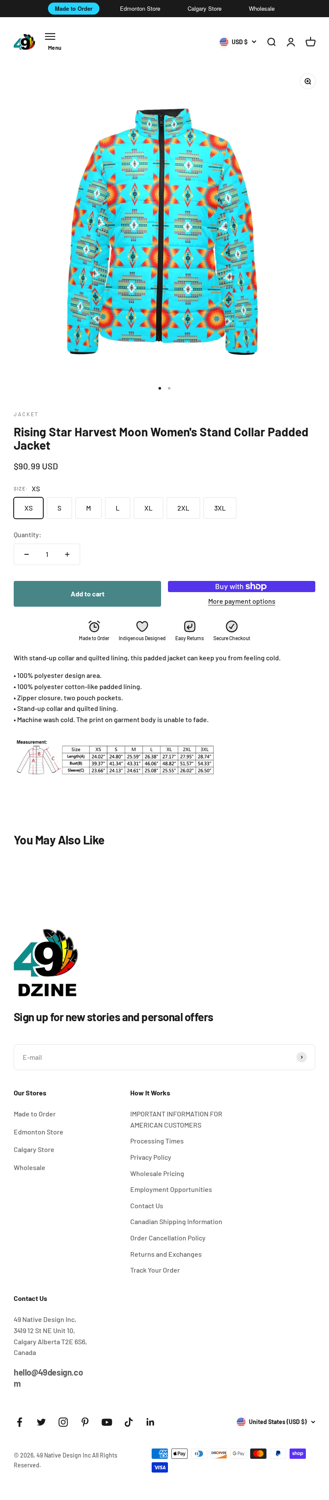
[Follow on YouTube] (107, 1422)
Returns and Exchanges (166, 1254)
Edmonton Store (140, 8)
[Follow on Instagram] (63, 1422)
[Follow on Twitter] (41, 1422)
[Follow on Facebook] (19, 1422)
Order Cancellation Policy (168, 1238)
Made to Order (74, 8)
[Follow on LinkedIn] (150, 1422)
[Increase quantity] (67, 554)
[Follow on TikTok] (129, 1422)
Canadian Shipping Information (176, 1221)
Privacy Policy (150, 1157)
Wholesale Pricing (157, 1173)
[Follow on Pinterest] (85, 1422)
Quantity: (28, 534)
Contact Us (146, 1205)
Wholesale (262, 8)
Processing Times (157, 1141)
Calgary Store (204, 8)
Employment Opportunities (171, 1189)
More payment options (241, 601)
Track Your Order (155, 1270)
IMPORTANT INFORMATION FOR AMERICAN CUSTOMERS (176, 1119)
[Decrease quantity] (26, 554)
